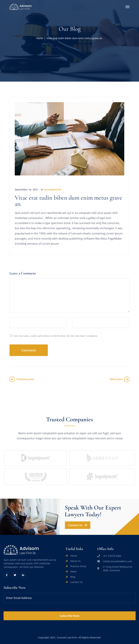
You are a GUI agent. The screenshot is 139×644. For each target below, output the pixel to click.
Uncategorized (52, 189)
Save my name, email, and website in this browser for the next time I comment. (56, 335)
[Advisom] (20, 6)
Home (39, 38)
